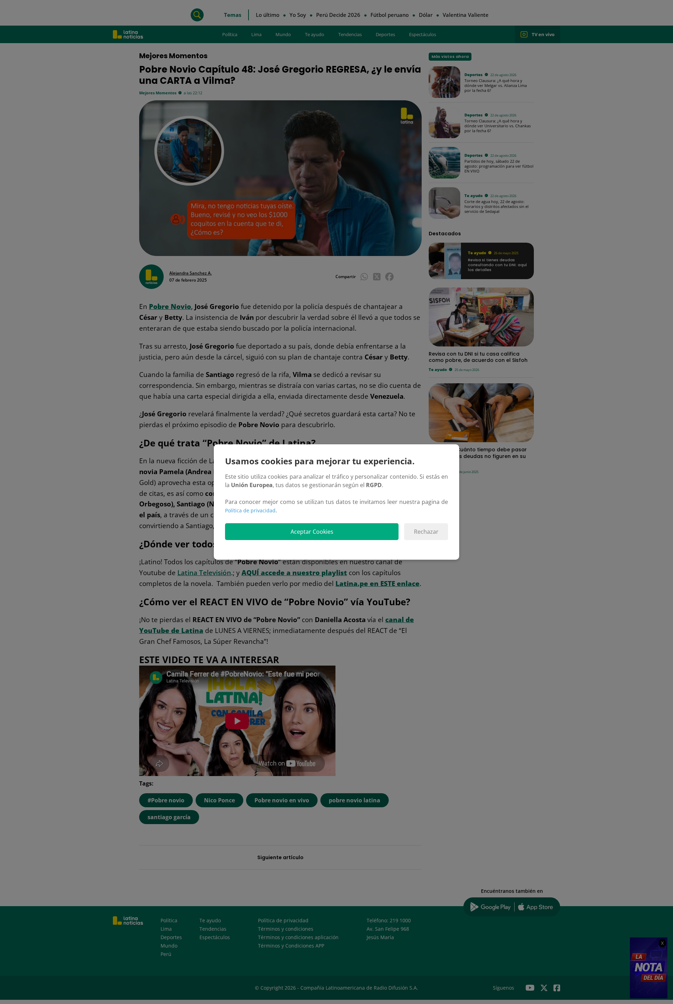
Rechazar (426, 531)
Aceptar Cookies (312, 531)
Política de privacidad (250, 510)
